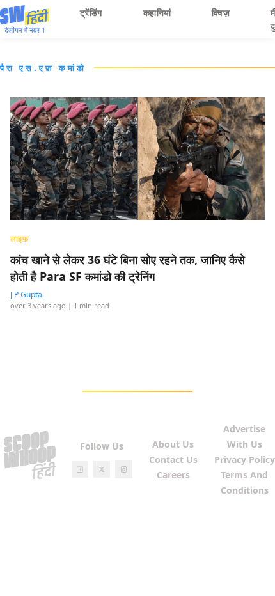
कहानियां (157, 12)
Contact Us (173, 459)
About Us (173, 444)
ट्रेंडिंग (91, 12)
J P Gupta (26, 294)
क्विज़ (221, 12)
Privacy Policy (244, 459)
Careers (173, 475)
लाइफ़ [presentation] (19, 238)
